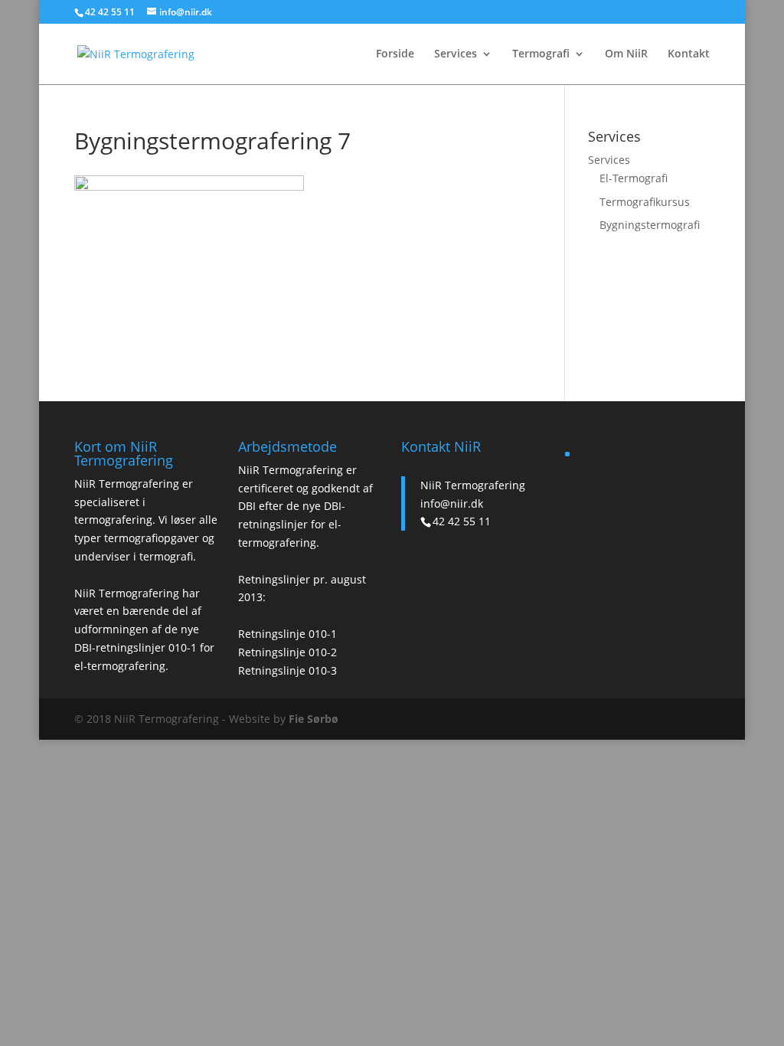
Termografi (541, 54)
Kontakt (689, 54)
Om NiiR (626, 54)
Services (455, 54)
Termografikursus (644, 201)
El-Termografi (633, 178)
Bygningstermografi (649, 224)
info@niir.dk (451, 503)
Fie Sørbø (313, 718)
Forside (395, 54)
